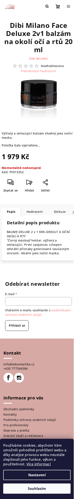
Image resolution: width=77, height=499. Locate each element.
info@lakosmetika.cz (19, 364)
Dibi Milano (38, 58)
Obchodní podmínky (18, 409)
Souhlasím (37, 488)
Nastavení (37, 475)
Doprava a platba (16, 430)
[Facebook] (8, 378)
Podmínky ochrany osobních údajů (29, 420)
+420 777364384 (15, 368)
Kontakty (10, 414)
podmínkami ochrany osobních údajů (38, 312)
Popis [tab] (11, 212)
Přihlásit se (17, 325)
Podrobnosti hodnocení (38, 71)
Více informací (39, 464)
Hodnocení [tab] (35, 212)
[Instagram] (19, 378)
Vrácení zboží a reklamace (23, 436)
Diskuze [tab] (60, 212)
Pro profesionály (15, 425)
